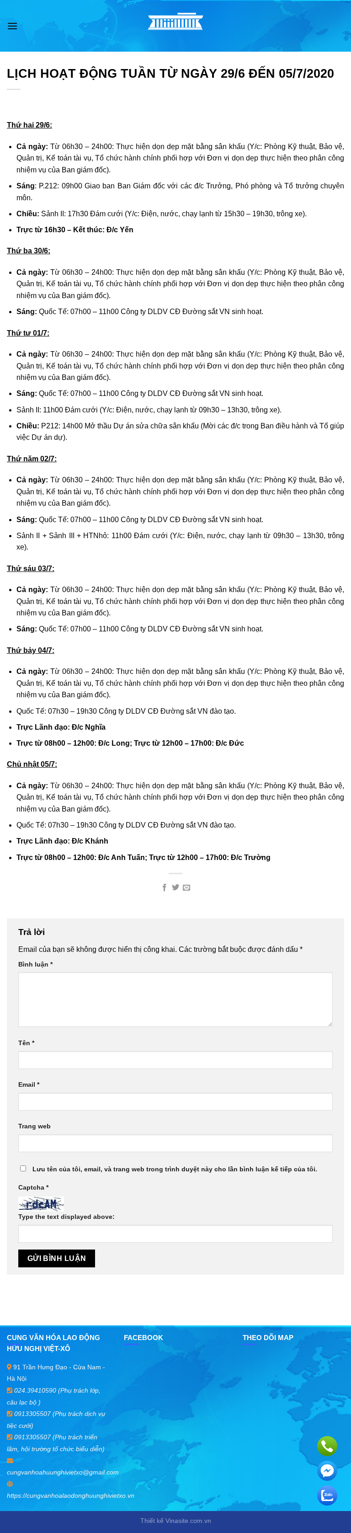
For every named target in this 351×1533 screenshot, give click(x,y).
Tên (26, 1043)
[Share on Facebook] (164, 888)
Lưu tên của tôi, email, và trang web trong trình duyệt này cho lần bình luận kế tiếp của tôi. (174, 1169)
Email (28, 1084)
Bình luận (35, 964)
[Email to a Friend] (186, 888)
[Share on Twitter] (175, 888)
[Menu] (12, 26)
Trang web (34, 1126)
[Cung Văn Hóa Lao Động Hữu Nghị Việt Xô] (175, 26)
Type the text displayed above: (66, 1216)
